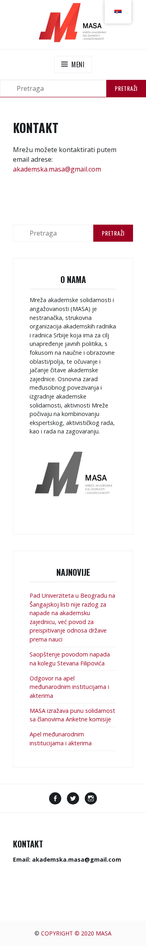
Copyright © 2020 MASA (76, 933)
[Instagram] (91, 799)
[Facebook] (55, 799)
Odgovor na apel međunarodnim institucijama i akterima (69, 686)
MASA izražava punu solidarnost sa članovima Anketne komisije (72, 715)
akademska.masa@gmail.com (57, 169)
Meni (78, 64)
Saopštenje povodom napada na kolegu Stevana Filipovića (70, 658)
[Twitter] (73, 799)
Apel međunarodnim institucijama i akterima (61, 738)
